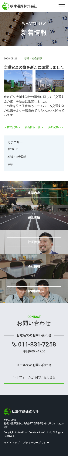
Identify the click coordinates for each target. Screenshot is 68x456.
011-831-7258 (37, 347)
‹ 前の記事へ (12, 127)
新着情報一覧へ (34, 127)
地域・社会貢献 (17, 156)
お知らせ (13, 149)
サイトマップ (12, 442)
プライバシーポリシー (36, 442)
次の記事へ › (55, 127)
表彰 (10, 164)
